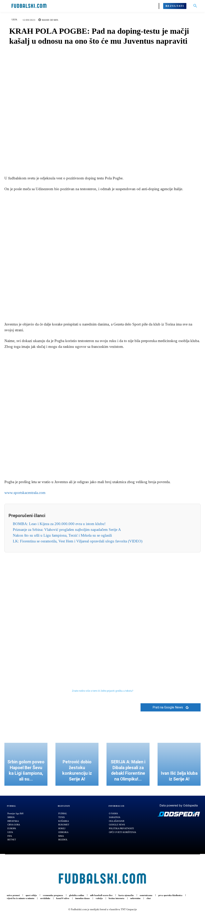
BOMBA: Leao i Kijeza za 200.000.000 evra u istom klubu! (59, 524)
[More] (121, 161)
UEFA (14, 19)
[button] (195, 6)
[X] (93, 161)
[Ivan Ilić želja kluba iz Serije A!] (179, 764)
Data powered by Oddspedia (179, 805)
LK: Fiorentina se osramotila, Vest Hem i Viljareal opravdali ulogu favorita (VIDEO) (77, 541)
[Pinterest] (102, 161)
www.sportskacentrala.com (24, 493)
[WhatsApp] (112, 161)
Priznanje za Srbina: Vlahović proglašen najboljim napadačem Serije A (67, 529)
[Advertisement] (102, 257)
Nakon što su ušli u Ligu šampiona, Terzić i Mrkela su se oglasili (62, 535)
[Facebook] (84, 161)
